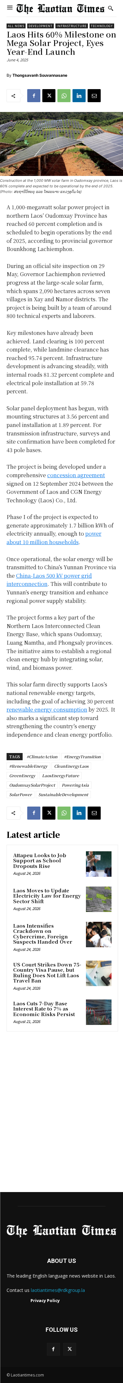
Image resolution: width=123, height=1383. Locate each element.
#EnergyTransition (82, 756)
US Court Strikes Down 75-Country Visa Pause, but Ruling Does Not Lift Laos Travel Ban (47, 972)
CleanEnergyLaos (71, 766)
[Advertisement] (61, 1114)
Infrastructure (72, 26)
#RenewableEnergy (28, 766)
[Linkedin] (79, 95)
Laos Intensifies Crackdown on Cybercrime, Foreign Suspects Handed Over (42, 933)
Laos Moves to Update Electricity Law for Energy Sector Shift (47, 895)
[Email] (94, 95)
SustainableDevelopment (63, 794)
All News (16, 26)
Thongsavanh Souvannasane (39, 75)
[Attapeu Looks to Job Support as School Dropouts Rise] (99, 864)
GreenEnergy (22, 775)
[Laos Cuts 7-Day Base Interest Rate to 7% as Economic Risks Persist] (99, 1012)
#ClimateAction (42, 756)
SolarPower (20, 794)
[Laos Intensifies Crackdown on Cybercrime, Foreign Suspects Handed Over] (99, 934)
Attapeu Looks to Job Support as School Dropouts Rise (39, 860)
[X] (48, 95)
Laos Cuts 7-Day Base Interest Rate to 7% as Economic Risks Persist (44, 1008)
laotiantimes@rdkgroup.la (58, 1290)
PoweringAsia (75, 785)
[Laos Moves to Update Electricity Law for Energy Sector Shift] (99, 899)
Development (40, 26)
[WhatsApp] (64, 95)
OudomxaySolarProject (32, 785)
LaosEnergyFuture (60, 775)
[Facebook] (33, 95)
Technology (102, 26)
